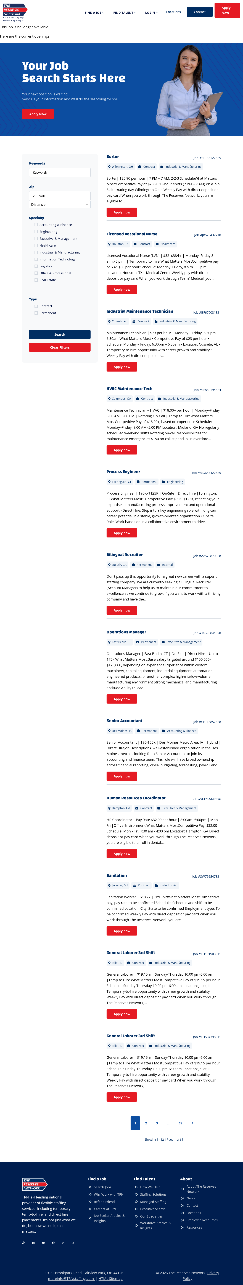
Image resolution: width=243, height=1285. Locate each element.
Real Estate (47, 280)
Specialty (36, 217)
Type (33, 299)
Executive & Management (58, 238)
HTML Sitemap (111, 1278)
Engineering (48, 231)
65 (180, 1123)
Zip (32, 186)
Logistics (45, 266)
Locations (173, 12)
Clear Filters (60, 347)
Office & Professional (55, 273)
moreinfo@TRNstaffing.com (71, 1278)
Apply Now (226, 10)
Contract (45, 306)
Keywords (37, 163)
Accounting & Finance (55, 225)
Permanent (47, 313)
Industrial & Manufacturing (59, 252)
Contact (200, 12)
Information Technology (57, 259)
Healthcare (47, 245)
